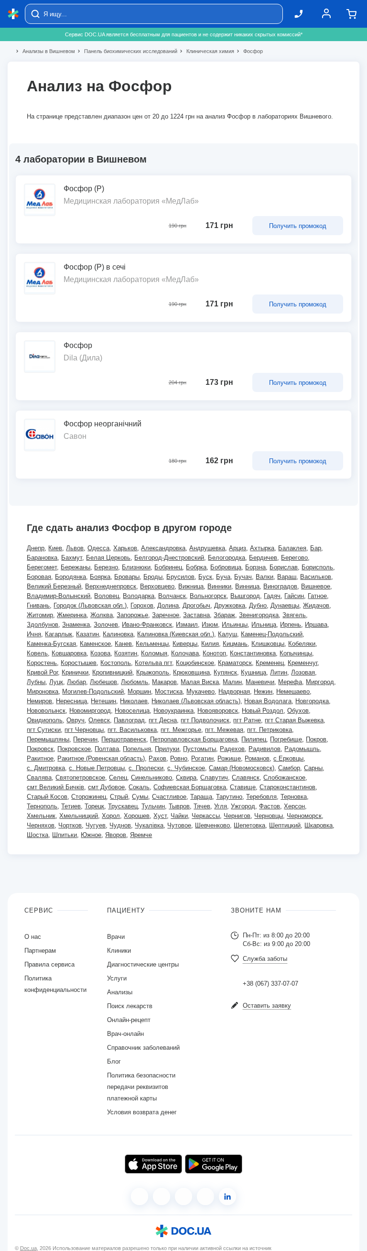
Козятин (125, 653)
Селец (118, 777)
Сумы (140, 796)
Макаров (164, 681)
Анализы (119, 992)
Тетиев (71, 806)
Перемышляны (48, 739)
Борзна (255, 567)
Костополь (115, 662)
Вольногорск (208, 595)
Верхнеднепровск (110, 586)
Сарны (313, 768)
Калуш (227, 634)
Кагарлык (58, 634)
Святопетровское (80, 777)
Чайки (179, 815)
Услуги (117, 978)
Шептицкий (285, 825)
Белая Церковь (108, 557)
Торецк (94, 806)
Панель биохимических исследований (126, 51)
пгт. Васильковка (132, 729)
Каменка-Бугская (51, 643)
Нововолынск (46, 710)
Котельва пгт (153, 662)
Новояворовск (217, 710)
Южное (91, 834)
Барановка (42, 557)
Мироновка (42, 691)
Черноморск (304, 815)
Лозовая (303, 672)
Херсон (294, 806)
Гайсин (294, 595)
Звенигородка (259, 615)
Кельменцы (152, 643)
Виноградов (280, 586)
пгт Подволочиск (205, 720)
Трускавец (123, 806)
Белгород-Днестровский (169, 557)
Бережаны (75, 567)
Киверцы (185, 643)
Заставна (196, 615)
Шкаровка (318, 825)
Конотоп (214, 653)
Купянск (225, 672)
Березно (106, 567)
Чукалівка (149, 825)
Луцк (56, 681)
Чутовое (179, 825)
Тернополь (42, 806)
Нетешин (103, 701)
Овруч (75, 720)
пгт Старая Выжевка (294, 720)
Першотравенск (123, 739)
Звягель (294, 615)
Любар (76, 681)
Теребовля (261, 796)
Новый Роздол (262, 710)
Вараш (286, 576)
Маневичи (260, 681)
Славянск (245, 777)
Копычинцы (296, 653)
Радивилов (264, 748)
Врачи (116, 936)
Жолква (101, 615)
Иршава (316, 624)
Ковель (37, 653)
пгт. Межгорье (181, 729)
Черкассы (206, 815)
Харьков (125, 548)
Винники (219, 586)
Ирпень (290, 624)
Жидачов (316, 605)
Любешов (103, 681)
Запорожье (132, 615)
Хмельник (41, 815)
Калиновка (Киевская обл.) (175, 634)
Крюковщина (191, 672)
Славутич (214, 777)
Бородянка (70, 576)
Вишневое (315, 586)
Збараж (224, 615)
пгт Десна (163, 720)
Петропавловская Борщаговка (193, 739)
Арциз (237, 548)
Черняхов (40, 825)
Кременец (270, 662)
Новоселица (132, 710)
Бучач (243, 576)
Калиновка (118, 634)
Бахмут (71, 557)
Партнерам (40, 950)
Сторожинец (88, 796)
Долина (168, 605)
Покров (316, 739)
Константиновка (253, 653)
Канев (123, 643)
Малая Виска (200, 681)
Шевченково (212, 825)
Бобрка (196, 567)
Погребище (286, 739)
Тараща (201, 796)
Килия (210, 643)
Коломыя (154, 653)
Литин (278, 672)
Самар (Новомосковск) (241, 768)
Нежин (263, 691)
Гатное (317, 595)
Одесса (98, 548)
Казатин (87, 634)
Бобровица (225, 567)
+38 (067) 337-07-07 (270, 983)
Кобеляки (301, 643)
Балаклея (292, 548)
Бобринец (168, 567)
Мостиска (169, 691)
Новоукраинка (173, 710)
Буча (223, 576)
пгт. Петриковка (269, 729)
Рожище (229, 758)
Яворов (115, 834)
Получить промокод (297, 225)
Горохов (141, 605)
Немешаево (293, 691)
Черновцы (268, 815)
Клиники (119, 950)
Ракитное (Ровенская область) (101, 758)
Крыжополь (152, 672)
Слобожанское (284, 777)
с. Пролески (146, 768)
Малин (232, 681)
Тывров (179, 806)
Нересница (71, 701)
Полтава (107, 748)
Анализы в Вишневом (44, 51)
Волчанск (172, 595)
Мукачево (200, 691)
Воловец (106, 595)
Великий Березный (54, 586)
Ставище (243, 787)
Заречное (165, 615)
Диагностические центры (143, 964)
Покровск (40, 748)
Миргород (320, 681)
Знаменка (76, 624)
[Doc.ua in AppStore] (153, 1164)
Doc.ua (28, 1248)
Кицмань (235, 643)
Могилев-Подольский (93, 691)
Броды (152, 576)
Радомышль (302, 748)
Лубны (36, 681)
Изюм (210, 624)
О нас (32, 936)
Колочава (185, 653)
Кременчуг (302, 662)
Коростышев (79, 662)
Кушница (253, 672)
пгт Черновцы (84, 729)
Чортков (70, 825)
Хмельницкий (78, 815)
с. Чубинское (186, 768)
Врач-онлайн (125, 1033)
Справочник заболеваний (143, 1047)
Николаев (134, 701)
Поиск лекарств (129, 1006)
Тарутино (229, 796)
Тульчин (153, 806)
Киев (55, 548)
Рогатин (202, 758)
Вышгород (245, 595)
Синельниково (151, 777)
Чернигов (237, 815)
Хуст (160, 815)
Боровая (39, 576)
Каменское (95, 643)
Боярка (100, 576)
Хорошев (137, 815)
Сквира (186, 777)
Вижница (191, 586)
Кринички (75, 672)
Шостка (37, 834)
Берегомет (42, 567)
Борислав (284, 567)
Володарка (138, 595)
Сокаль (139, 787)
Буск (205, 576)
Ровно (178, 758)
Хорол (111, 815)
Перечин (85, 739)
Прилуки (167, 748)
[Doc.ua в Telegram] (183, 1196)
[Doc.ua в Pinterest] (227, 1196)
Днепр (35, 548)
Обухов (298, 710)
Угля (220, 806)
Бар (315, 548)
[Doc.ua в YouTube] (205, 1196)
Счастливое (169, 796)
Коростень (42, 662)
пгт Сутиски (44, 729)
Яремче (141, 834)
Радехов (232, 748)
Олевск (99, 720)
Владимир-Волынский (58, 595)
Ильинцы (235, 624)
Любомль (134, 681)
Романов (257, 758)
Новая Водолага (267, 701)
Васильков (315, 576)
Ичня (34, 634)
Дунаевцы (284, 605)
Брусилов (180, 576)
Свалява (39, 777)
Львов (75, 548)
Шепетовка (249, 825)
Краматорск (235, 662)
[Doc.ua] (13, 14)
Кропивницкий (112, 672)
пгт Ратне (247, 720)
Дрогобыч (196, 605)
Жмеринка (71, 615)
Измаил (187, 624)
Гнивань (38, 605)
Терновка (294, 796)
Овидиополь (45, 720)
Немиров (39, 701)
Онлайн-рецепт (129, 1019)
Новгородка (312, 701)
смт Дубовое (106, 787)
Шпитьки (64, 834)
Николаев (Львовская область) (195, 701)
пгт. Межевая (224, 729)
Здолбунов (42, 624)
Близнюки (136, 567)
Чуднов (120, 825)
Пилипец (253, 739)
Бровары (127, 576)
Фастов (269, 806)
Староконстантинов (287, 787)
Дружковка (229, 605)
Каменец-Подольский (271, 634)
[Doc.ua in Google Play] (213, 1164)
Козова (100, 653)
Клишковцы (267, 643)
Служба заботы (265, 958)
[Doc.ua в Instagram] (161, 1196)
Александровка (163, 548)
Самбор (289, 768)
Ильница (263, 624)
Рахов (157, 758)
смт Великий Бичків (55, 787)
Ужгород (243, 806)
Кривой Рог (42, 672)
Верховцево (157, 586)
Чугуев (96, 825)
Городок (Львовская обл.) (90, 605)
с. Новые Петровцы (97, 768)
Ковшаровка (69, 653)
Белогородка (226, 557)
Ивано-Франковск (147, 624)
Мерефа (290, 681)
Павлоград (129, 720)
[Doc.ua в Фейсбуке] (139, 1196)
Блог (114, 1061)
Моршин (139, 691)
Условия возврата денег (142, 1112)
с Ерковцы (288, 758)
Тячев (202, 806)
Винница (247, 586)
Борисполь (317, 567)
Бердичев (263, 557)
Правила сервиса (49, 964)
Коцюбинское (195, 662)
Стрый (119, 796)
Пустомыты (199, 748)
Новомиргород (90, 710)
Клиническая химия (206, 51)
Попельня (137, 748)
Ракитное (40, 758)
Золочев (106, 624)
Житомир (40, 615)
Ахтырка (262, 548)
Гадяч (272, 595)
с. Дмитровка (46, 768)
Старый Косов (47, 796)
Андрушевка (207, 548)
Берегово (294, 557)
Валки (264, 576)
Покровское (74, 748)
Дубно (258, 605)
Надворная (234, 691)
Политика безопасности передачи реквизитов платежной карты (141, 1087)
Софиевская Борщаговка (189, 787)
